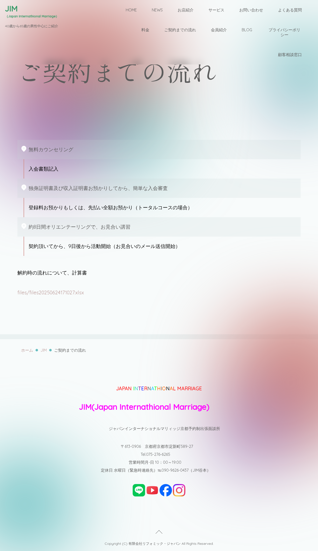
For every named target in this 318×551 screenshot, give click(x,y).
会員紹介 (219, 29)
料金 (145, 29)
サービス (216, 9)
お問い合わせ (251, 9)
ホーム (27, 350)
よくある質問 (290, 9)
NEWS (157, 9)
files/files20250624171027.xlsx (50, 292)
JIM (43, 350)
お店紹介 (186, 9)
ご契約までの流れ (180, 29)
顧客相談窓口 (290, 54)
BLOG (247, 29)
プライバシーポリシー (284, 32)
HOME (131, 9)
